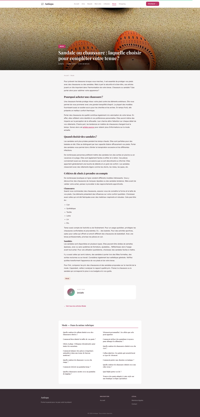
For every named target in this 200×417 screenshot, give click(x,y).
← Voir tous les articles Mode (75, 306)
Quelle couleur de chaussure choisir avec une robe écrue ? (119, 366)
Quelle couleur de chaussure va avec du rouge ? (77, 361)
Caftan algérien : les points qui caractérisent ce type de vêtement (119, 354)
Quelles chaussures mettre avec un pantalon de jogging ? (79, 373)
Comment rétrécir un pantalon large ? (77, 367)
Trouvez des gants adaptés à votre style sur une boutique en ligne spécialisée (118, 377)
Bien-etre (98, 4)
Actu (83, 4)
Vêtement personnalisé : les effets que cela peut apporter (118, 333)
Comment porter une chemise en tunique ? (118, 360)
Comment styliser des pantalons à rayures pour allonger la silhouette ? (118, 340)
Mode (114, 4)
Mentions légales (137, 400)
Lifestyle (107, 4)
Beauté (89, 4)
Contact (134, 404)
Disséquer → (152, 4)
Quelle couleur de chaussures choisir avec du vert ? (119, 347)
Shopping (122, 4)
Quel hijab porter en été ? (112, 372)
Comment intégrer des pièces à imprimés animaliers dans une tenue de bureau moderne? (78, 353)
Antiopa (47, 3)
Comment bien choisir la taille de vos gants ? (79, 339)
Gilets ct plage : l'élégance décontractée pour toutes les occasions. (79, 345)
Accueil (76, 4)
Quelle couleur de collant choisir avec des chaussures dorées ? (78, 333)
